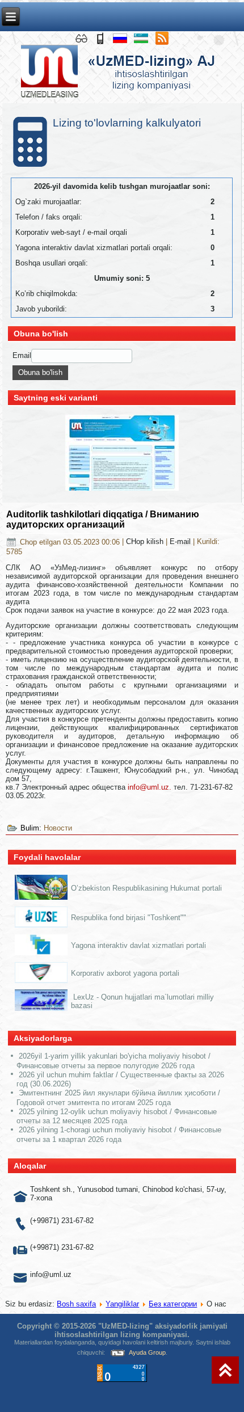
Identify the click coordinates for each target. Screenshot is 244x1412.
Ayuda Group (147, 1352)
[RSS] (162, 37)
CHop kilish (146, 542)
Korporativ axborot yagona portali (125, 973)
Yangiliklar (122, 1304)
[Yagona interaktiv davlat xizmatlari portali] (41, 953)
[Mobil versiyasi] (101, 37)
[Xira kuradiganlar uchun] (82, 37)
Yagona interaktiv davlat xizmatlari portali (138, 945)
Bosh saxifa (76, 1304)
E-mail (181, 542)
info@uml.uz (148, 787)
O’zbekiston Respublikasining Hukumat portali (146, 888)
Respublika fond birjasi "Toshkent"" (128, 917)
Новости (58, 828)
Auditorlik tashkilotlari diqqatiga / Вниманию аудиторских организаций (102, 519)
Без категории (173, 1304)
